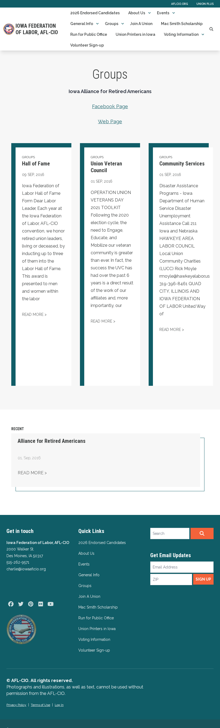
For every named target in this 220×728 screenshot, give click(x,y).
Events (163, 13)
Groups (111, 24)
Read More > (32, 472)
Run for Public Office (88, 34)
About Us (136, 13)
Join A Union (141, 24)
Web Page (110, 121)
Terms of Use (40, 705)
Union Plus (205, 3)
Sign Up (203, 579)
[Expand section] (149, 13)
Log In (59, 705)
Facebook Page (110, 106)
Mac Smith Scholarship (182, 24)
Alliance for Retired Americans (52, 441)
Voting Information (181, 34)
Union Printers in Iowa (135, 34)
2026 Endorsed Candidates (95, 13)
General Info (81, 24)
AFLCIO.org (179, 3)
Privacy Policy (16, 705)
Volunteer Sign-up (87, 45)
